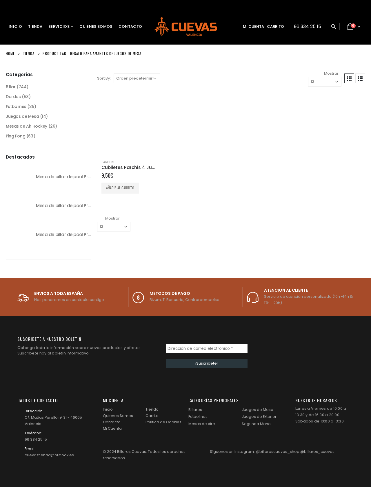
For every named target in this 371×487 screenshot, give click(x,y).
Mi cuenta (253, 26)
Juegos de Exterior (259, 416)
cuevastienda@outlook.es (49, 455)
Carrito (275, 26)
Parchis (107, 162)
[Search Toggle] (333, 26)
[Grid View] (349, 78)
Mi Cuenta (112, 428)
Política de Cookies (163, 422)
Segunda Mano (256, 423)
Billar (10, 87)
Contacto (130, 26)
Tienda (35, 26)
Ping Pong (15, 136)
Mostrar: (331, 73)
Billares (195, 409)
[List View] (360, 78)
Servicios (59, 26)
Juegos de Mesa (22, 116)
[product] (128, 123)
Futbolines (16, 106)
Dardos (13, 97)
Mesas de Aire (201, 423)
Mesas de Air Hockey (26, 126)
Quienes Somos (95, 26)
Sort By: (104, 78)
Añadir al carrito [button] (120, 187)
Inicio (15, 26)
